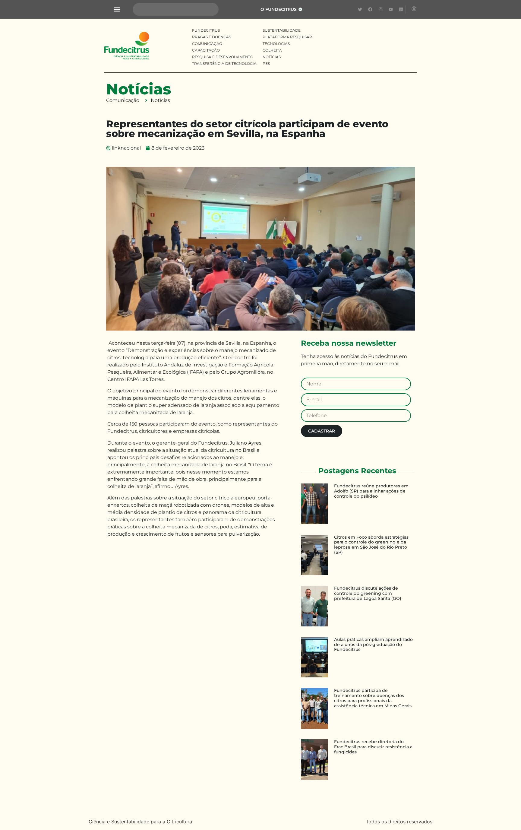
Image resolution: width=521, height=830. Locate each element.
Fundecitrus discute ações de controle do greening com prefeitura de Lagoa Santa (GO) (367, 593)
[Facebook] (370, 9)
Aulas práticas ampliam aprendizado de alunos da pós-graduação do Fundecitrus (373, 644)
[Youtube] (391, 9)
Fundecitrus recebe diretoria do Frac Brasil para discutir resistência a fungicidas (373, 747)
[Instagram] (380, 9)
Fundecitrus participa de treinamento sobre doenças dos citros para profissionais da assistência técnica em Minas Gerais (373, 698)
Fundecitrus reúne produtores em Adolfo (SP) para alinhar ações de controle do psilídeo (371, 491)
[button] (117, 9)
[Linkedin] (401, 9)
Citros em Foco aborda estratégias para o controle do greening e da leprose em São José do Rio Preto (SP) (371, 544)
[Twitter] (360, 9)
